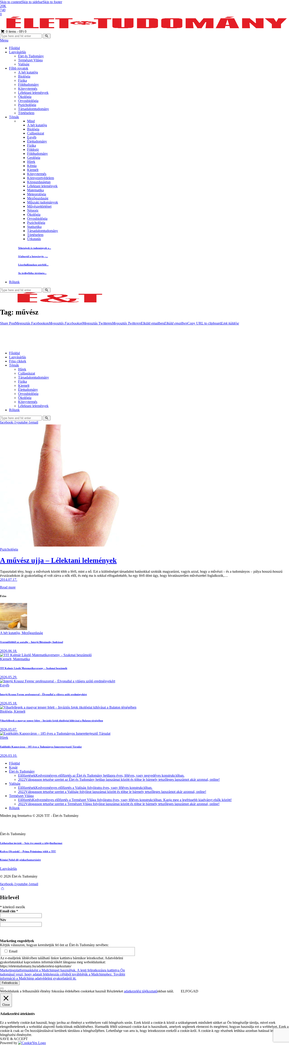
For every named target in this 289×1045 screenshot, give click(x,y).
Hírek (31, 162)
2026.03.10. (8, 756)
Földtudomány (37, 153)
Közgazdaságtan (39, 182)
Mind (31, 121)
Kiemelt (32, 170)
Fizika (31, 145)
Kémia (32, 166)
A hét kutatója (37, 125)
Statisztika (34, 227)
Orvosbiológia (37, 218)
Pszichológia (36, 223)
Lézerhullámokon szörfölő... (33, 264)
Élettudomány (37, 141)
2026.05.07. (8, 729)
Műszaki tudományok (42, 202)
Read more (8, 587)
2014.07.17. (8, 580)
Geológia (33, 158)
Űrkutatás (34, 239)
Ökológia (33, 214)
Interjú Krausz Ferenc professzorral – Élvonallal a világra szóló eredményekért (43, 694)
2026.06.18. (8, 651)
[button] (7, 323)
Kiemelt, (6, 659)
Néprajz (32, 210)
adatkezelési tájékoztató (140, 991)
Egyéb (31, 137)
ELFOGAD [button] (189, 991)
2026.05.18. (8, 703)
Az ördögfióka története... (32, 273)
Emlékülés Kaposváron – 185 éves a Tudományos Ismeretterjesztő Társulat (41, 746)
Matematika (35, 190)
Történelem (35, 235)
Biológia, (7, 711)
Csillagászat (35, 133)
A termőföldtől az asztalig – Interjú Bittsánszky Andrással (31, 642)
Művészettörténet (39, 206)
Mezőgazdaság (37, 198)
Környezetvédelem (40, 178)
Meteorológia (36, 194)
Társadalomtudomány (42, 231)
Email (12, 951)
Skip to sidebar (32, 2)
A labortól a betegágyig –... (33, 256)
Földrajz (33, 149)
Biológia (33, 129)
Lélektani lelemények (42, 186)
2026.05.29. (8, 677)
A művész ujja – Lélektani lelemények (58, 560)
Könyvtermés (36, 174)
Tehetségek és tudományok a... (34, 248)
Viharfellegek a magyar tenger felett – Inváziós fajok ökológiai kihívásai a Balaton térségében (51, 720)
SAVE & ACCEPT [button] (14, 1039)
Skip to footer (52, 2)
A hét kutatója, (11, 633)
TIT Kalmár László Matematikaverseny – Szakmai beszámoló (33, 668)
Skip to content (10, 2)
